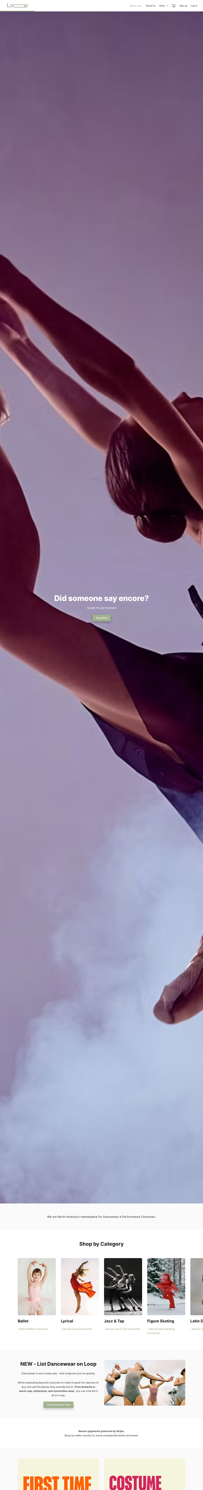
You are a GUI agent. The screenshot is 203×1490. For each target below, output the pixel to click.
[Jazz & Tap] (123, 1286)
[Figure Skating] (166, 1286)
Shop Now (101, 617)
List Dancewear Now (58, 1404)
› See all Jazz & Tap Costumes (122, 1328)
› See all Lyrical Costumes (76, 1328)
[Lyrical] (80, 1286)
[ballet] (37, 1286)
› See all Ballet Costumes (33, 1328)
